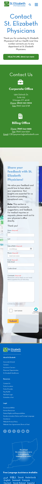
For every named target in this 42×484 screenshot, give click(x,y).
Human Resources (9, 410)
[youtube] (23, 431)
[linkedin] (27, 431)
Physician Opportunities (10, 370)
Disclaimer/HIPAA (9, 408)
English (7, 480)
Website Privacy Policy (10, 421)
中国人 (13, 477)
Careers (6, 365)
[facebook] (5, 431)
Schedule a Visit (8, 397)
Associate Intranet (9, 362)
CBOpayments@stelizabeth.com (24, 134)
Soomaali (16, 480)
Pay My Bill (6, 392)
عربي (5, 477)
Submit (13, 321)
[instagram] (18, 431)
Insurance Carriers (9, 367)
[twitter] (14, 431)
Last (9, 239)
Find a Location (8, 386)
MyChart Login (8, 394)
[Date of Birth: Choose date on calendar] (31, 249)
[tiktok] (9, 431)
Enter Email (11, 262)
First (9, 232)
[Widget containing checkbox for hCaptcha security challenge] (24, 311)
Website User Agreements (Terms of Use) (16, 424)
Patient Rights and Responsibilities (14, 413)
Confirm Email (12, 268)
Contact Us (6, 383)
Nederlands (30, 477)
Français (26, 480)
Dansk (21, 477)
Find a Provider (8, 389)
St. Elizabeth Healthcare (11, 373)
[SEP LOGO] (14, 2)
